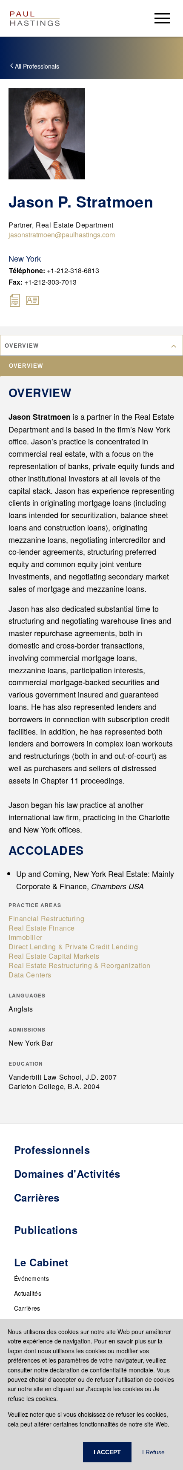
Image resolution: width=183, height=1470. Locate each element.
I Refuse (153, 1452)
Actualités (27, 1293)
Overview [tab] (26, 366)
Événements (31, 1278)
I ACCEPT (107, 1452)
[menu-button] (162, 18)
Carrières (27, 1308)
